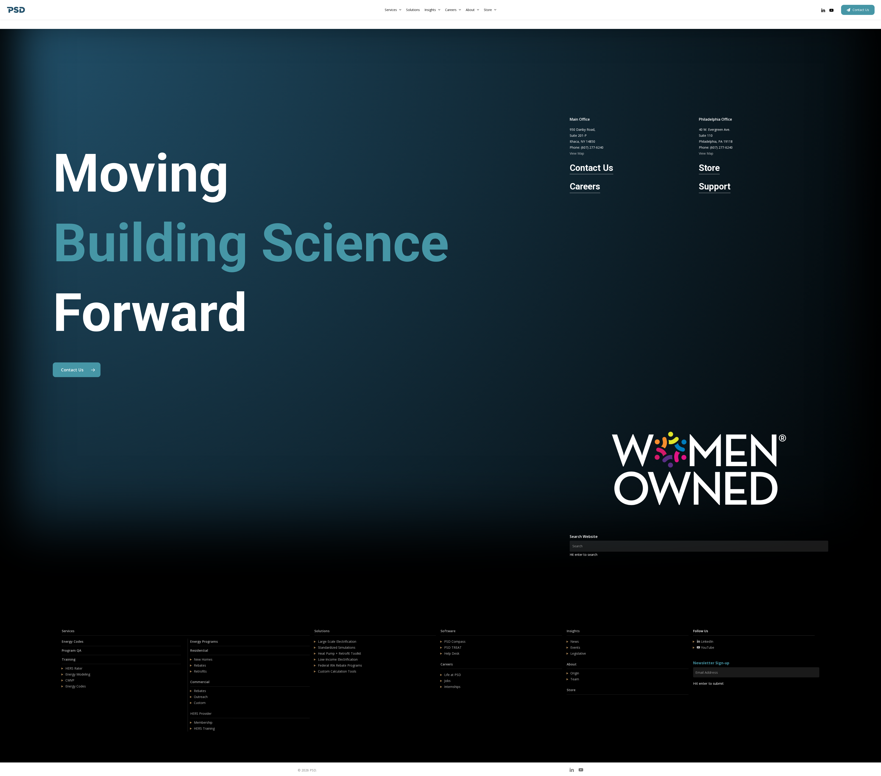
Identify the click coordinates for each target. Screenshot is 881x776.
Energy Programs (204, 641)
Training (68, 659)
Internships (452, 686)
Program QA (71, 650)
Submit (704, 697)
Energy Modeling (77, 674)
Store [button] (709, 168)
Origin (574, 673)
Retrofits (200, 671)
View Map (577, 153)
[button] (76, 369)
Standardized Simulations (336, 647)
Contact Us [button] (591, 168)
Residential (199, 650)
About (572, 664)
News (574, 641)
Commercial (199, 682)
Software (447, 631)
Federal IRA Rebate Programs (340, 665)
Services (68, 631)
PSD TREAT (453, 647)
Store (571, 690)
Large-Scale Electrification (337, 641)
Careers (446, 664)
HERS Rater (73, 668)
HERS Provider (201, 713)
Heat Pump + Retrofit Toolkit (339, 653)
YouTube (707, 647)
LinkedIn (706, 641)
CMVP (69, 680)
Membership (203, 722)
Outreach (201, 697)
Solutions (321, 631)
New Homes (203, 659)
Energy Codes (72, 641)
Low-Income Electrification (338, 659)
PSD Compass (455, 641)
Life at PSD (452, 675)
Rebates (200, 665)
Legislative (578, 653)
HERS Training (204, 728)
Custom (200, 703)
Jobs (447, 681)
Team (574, 679)
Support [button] (714, 186)
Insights (573, 631)
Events (575, 647)
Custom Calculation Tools (337, 671)
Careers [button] (585, 186)
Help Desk (451, 653)
